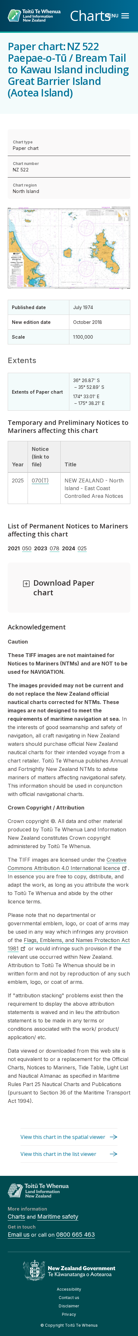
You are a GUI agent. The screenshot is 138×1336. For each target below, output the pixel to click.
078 (54, 548)
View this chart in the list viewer (58, 1154)
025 (82, 548)
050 (26, 548)
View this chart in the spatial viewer (63, 1136)
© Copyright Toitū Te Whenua (69, 1325)
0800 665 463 (75, 1234)
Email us (19, 1234)
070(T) (40, 480)
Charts (16, 1216)
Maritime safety (57, 1216)
